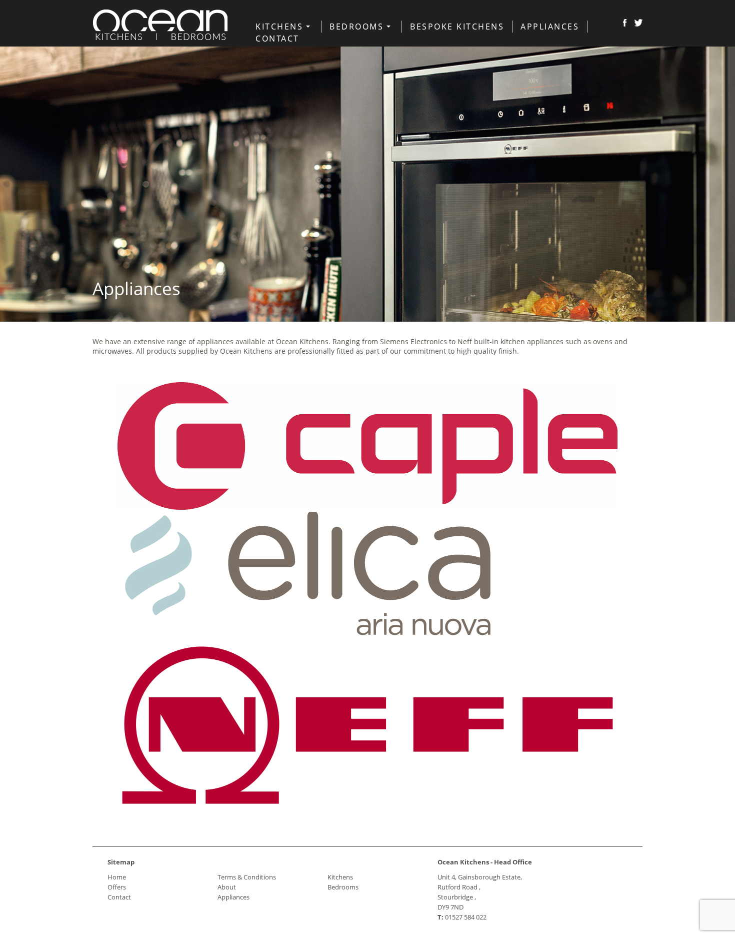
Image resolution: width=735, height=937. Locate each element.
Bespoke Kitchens (457, 26)
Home (117, 876)
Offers (117, 886)
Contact (278, 38)
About (227, 886)
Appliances (549, 26)
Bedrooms (357, 26)
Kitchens (279, 26)
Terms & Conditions (247, 876)
